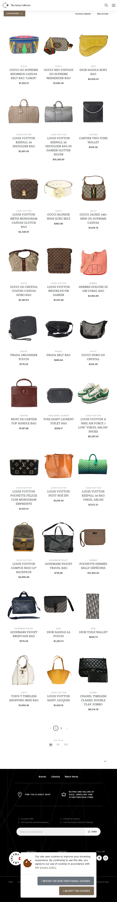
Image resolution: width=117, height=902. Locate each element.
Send (94, 832)
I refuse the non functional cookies (65, 881)
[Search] (106, 5)
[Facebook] (99, 858)
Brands (42, 776)
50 (58, 744)
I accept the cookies (76, 891)
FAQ (11, 882)
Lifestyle (55, 776)
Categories (13, 13)
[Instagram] (105, 858)
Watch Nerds (71, 776)
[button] (85, 13)
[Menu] (113, 5)
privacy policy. (48, 867)
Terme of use (102, 882)
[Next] (50, 728)
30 (50, 744)
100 (66, 744)
